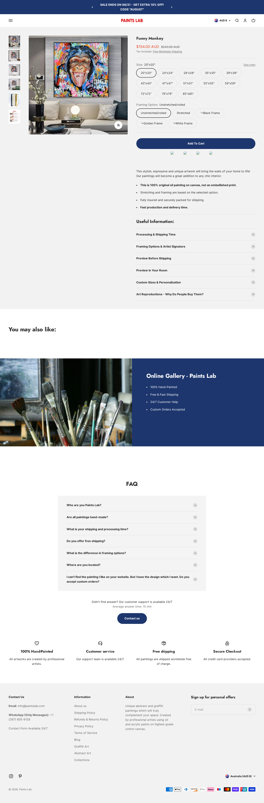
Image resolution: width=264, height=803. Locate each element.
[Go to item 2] (14, 56)
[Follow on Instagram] (11, 776)
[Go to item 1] (14, 42)
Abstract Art (82, 753)
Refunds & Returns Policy (91, 719)
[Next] (171, 7)
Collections (81, 760)
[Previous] (92, 7)
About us (80, 706)
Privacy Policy (83, 726)
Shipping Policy (84, 713)
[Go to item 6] (14, 117)
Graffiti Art (81, 746)
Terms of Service (85, 733)
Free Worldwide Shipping (167, 51)
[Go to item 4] (14, 85)
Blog (77, 739)
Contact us (132, 618)
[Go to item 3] (14, 70)
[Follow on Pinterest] (20, 776)
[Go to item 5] (14, 100)
